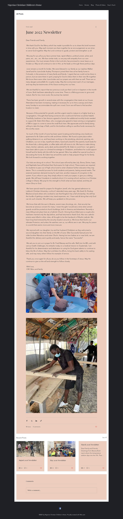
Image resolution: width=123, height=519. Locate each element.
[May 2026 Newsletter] (61, 449)
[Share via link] (41, 421)
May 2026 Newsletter (58, 460)
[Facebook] (60, 508)
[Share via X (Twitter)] (31, 421)
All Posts (19, 14)
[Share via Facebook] (27, 421)
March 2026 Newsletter (90, 444)
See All (104, 437)
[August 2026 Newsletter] (30, 449)
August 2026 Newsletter (28, 460)
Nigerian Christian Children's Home (25, 4)
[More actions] (96, 27)
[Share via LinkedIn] (36, 421)
